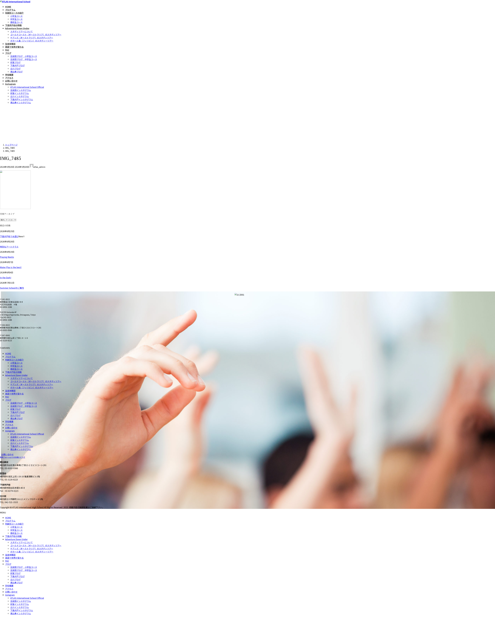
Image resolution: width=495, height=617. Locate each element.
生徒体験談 (10, 390)
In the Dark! (5, 277)
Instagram (10, 430)
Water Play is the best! (11, 267)
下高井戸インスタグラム (21, 99)
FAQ (7, 396)
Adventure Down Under (16, 375)
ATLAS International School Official (27, 87)
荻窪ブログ (15, 62)
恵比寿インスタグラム (20, 102)
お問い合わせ (11, 427)
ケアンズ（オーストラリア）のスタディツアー (31, 37)
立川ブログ (15, 68)
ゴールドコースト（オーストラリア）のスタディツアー (35, 34)
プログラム (10, 356)
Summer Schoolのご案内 (12, 287)
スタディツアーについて (21, 31)
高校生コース (16, 22)
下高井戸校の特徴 (13, 372)
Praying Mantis (7, 256)
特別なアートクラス (9, 246)
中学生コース (16, 19)
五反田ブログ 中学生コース (23, 59)
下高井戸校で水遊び (9, 236)
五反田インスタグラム (20, 90)
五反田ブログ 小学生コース (23, 56)
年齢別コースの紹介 (14, 359)
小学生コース (16, 16)
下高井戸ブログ (17, 65)
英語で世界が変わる (14, 393)
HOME (8, 353)
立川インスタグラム (19, 96)
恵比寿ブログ (16, 71)
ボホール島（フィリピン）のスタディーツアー (31, 40)
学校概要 (9, 421)
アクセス (9, 424)
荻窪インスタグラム (19, 93)
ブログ (8, 399)
